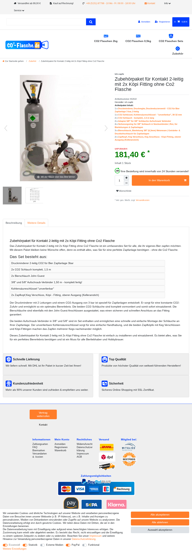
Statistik (33, 544)
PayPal (76, 544)
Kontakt (151, 3)
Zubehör (177, 53)
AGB (79, 456)
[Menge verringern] (126, 183)
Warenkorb (60, 450)
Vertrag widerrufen (43, 414)
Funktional (93, 544)
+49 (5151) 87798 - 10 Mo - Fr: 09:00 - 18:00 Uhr (110, 3)
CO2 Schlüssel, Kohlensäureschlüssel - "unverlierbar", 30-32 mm (150, 115)
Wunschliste (124, 191)
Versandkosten (142, 200)
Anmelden (60, 444)
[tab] (14, 223)
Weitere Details (36, 222)
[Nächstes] (106, 128)
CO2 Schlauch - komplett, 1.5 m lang (136, 118)
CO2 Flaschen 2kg (106, 41)
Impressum (83, 453)
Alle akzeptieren (160, 514)
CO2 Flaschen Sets (171, 41)
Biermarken (38, 450)
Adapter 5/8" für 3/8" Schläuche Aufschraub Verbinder (144, 121)
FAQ (34, 447)
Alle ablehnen (160, 522)
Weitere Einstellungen (14, 548)
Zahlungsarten (40, 444)
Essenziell (14, 544)
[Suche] (91, 21)
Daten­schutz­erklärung (83, 539)
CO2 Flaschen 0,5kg (138, 41)
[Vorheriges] (6, 128)
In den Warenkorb (159, 180)
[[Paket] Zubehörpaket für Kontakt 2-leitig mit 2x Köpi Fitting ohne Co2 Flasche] (12, 196)
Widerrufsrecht (84, 444)
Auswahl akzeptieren (160, 529)
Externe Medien (54, 544)
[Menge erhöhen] (126, 177)
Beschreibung (14, 222)
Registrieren (61, 447)
